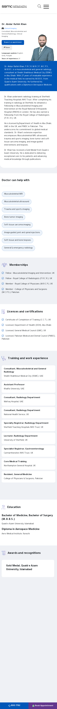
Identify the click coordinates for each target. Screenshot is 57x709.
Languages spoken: (9, 53)
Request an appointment (13, 42)
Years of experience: (10, 59)
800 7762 (15, 706)
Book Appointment (44, 706)
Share (7, 47)
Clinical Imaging (10, 29)
